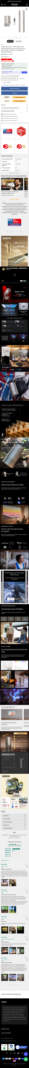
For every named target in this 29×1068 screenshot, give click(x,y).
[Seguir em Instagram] (15, 1053)
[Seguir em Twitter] (11, 1053)
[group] (14, 213)
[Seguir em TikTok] (22, 1053)
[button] (4, 54)
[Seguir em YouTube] (18, 1053)
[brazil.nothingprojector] (4, 1002)
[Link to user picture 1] (4, 882)
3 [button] (15, 985)
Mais (14, 832)
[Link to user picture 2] (12, 882)
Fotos (11, 41)
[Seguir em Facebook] (7, 1053)
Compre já (14, 93)
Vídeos (19, 41)
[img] (4, 864)
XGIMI (2, 44)
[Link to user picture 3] (20, 930)
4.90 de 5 (18, 844)
